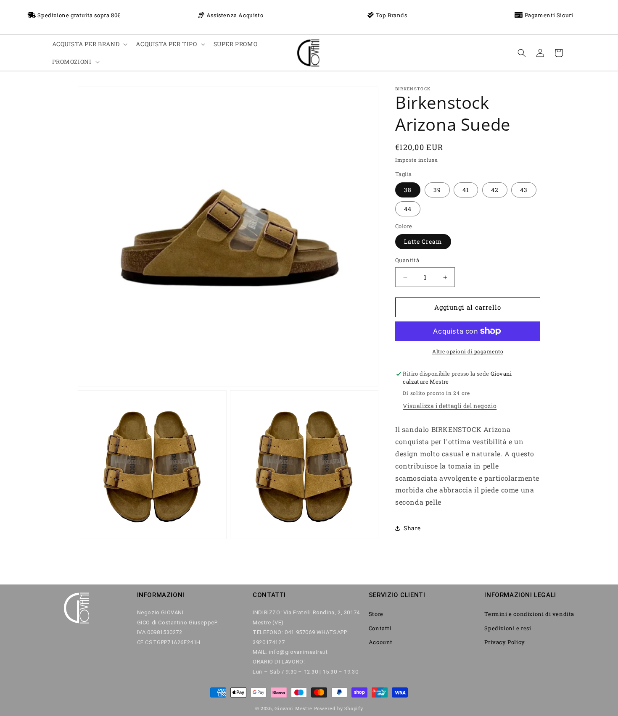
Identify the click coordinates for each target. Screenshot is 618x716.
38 (408, 190)
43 (524, 190)
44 (408, 209)
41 (465, 190)
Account (381, 642)
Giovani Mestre (293, 708)
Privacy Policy (504, 642)
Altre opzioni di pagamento (467, 351)
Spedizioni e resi (507, 628)
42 (495, 190)
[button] (89, 44)
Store (376, 614)
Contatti (380, 628)
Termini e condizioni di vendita (529, 614)
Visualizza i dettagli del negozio (450, 406)
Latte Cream (423, 242)
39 (437, 190)
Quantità (407, 260)
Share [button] (412, 528)
